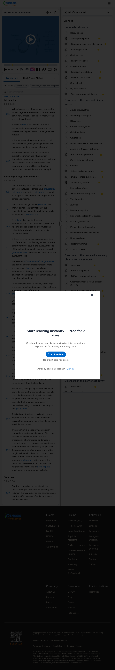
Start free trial (56, 348)
